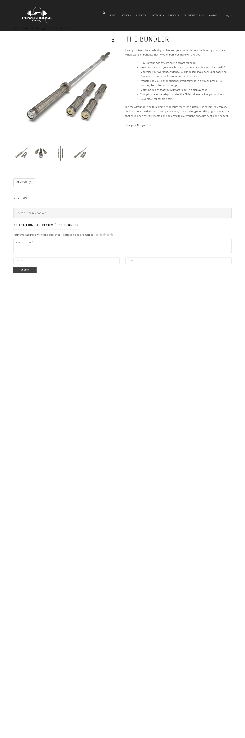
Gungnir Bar (144, 125)
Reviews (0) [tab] (24, 182)
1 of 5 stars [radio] (97, 234)
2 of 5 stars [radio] (99, 234)
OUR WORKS (173, 15)
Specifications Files (193, 15)
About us (126, 15)
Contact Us (214, 15)
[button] (113, 40)
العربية (229, 15)
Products (141, 15)
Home (113, 15)
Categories (156, 15)
